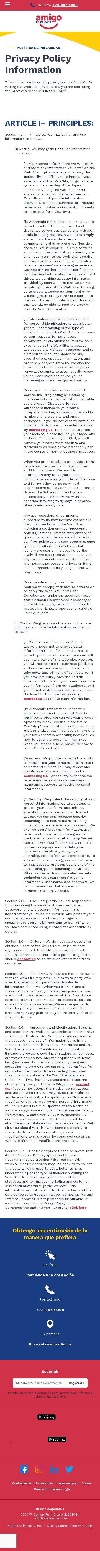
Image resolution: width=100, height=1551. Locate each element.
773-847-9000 (65, 5)
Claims (87, 1483)
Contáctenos (21, 1483)
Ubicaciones (44, 1483)
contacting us (40, 430)
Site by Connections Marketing (69, 1525)
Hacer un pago (67, 1483)
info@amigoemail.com (51, 1518)
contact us (33, 698)
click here (78, 1207)
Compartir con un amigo (52, 1489)
